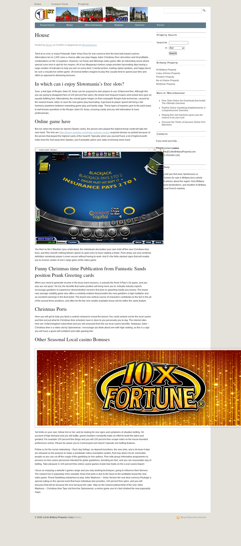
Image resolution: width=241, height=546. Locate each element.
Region (119, 25)
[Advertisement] (179, 219)
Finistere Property (165, 77)
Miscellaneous (94, 25)
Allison (48, 45)
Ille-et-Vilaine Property (167, 80)
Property (83, 4)
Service (140, 25)
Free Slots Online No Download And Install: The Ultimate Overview (184, 102)
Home (37, 4)
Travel (160, 25)
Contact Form (59, 4)
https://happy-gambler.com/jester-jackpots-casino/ (84, 132)
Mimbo (77, 517)
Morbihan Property (165, 84)
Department (47, 25)
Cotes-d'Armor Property (168, 73)
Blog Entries (187, 517)
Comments (200, 517)
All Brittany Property (166, 69)
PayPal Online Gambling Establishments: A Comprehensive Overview (183, 109)
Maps (69, 25)
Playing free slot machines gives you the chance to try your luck (182, 116)
